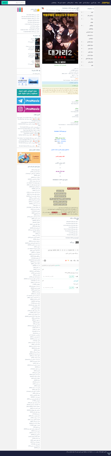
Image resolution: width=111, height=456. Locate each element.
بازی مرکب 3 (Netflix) (35, 397)
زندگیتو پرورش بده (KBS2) (34, 202)
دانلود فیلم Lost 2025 (73, 233)
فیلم (80, 3)
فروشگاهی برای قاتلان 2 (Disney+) (33, 173)
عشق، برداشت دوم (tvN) (35, 356)
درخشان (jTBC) (36, 239)
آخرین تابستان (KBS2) (35, 299)
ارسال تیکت (64, 214)
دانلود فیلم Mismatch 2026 (72, 221)
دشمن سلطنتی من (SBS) (34, 198)
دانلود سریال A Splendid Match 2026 (28, 31)
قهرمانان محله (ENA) (35, 294)
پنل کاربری (93, 3)
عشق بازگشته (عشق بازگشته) (34, 436)
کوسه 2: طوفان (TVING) (35, 425)
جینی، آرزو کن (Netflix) (35, 339)
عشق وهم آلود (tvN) (36, 170)
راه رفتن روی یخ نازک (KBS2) (34, 326)
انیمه (87, 12)
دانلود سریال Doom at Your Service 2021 (26, 129)
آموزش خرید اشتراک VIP (60, 193)
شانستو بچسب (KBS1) (35, 337)
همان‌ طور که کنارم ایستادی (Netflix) (32, 316)
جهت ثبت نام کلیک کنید (60, 196)
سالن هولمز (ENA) (36, 389)
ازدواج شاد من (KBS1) (35, 442)
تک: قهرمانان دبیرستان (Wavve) (33, 404)
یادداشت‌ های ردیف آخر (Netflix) (33, 196)
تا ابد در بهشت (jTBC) (35, 418)
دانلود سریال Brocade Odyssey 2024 (27, 146)
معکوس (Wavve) (36, 222)
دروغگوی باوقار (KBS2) (35, 256)
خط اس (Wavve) (36, 382)
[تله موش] (37, 45)
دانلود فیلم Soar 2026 (73, 227)
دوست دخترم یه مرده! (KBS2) (33, 365)
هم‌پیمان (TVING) (36, 401)
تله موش (32, 39)
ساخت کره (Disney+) (35, 280)
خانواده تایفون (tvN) (36, 309)
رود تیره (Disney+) (36, 331)
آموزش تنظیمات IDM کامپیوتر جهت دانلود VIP (60, 199)
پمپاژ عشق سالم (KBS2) (35, 412)
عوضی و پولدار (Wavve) (35, 376)
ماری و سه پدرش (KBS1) (34, 254)
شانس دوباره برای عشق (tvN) (34, 403)
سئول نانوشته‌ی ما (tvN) (35, 395)
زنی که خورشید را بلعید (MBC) (33, 297)
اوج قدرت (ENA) (36, 232)
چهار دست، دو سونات (30, 46)
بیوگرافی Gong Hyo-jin (28, 28)
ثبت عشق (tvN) (36, 205)
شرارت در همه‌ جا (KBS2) (34, 433)
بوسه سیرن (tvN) (36, 235)
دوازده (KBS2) (37, 350)
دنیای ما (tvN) (37, 247)
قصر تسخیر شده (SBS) (35, 408)
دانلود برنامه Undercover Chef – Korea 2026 (28, 30)
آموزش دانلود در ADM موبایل (60, 202)
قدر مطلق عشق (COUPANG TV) (33, 207)
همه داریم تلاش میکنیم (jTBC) (33, 217)
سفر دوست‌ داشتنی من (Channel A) (32, 359)
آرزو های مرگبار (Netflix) (35, 228)
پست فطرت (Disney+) (35, 369)
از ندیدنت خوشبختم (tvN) (34, 286)
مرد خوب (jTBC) (36, 363)
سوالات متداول (60, 191)
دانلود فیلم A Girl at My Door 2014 (70, 225)
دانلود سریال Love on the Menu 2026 (27, 140)
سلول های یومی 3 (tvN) (35, 224)
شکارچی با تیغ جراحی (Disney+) (33, 391)
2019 (76, 10)
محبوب (20, 10)
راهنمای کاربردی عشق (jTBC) (34, 237)
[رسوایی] (37, 67)
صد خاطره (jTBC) (36, 327)
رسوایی (32, 61)
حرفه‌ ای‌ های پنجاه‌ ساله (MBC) (33, 194)
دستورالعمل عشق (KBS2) (34, 187)
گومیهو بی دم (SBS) (35, 252)
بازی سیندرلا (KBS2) (35, 431)
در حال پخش (90, 35)
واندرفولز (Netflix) (36, 220)
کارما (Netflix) (37, 448)
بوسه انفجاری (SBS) (35, 290)
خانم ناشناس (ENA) (36, 318)
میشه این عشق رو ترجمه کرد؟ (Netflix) (32, 279)
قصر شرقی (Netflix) (36, 188)
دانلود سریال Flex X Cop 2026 (29, 130)
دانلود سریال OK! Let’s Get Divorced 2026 (28, 16)
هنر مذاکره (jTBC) (36, 438)
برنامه (76, 3)
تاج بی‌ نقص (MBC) (36, 218)
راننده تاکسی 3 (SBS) (35, 282)
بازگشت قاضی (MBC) (35, 264)
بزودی (92, 22)
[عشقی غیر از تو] (37, 59)
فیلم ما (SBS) (37, 386)
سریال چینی (87, 48)
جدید (22, 10)
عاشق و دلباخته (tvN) (35, 378)
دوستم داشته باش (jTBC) (34, 277)
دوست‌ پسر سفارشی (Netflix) (34, 245)
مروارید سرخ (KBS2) (35, 177)
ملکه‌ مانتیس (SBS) (36, 344)
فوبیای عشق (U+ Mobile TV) (34, 249)
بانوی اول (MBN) (36, 322)
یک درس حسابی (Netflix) (34, 203)
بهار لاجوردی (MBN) (36, 213)
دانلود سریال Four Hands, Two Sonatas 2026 (27, 118)
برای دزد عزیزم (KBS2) (35, 262)
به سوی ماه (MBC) (36, 320)
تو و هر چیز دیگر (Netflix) (34, 354)
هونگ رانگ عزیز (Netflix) (34, 423)
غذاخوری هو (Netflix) (35, 434)
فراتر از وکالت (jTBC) (35, 357)
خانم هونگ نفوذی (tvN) (35, 250)
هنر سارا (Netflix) (36, 265)
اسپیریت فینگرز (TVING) (35, 312)
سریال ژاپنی (87, 52)
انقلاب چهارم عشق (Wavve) (34, 305)
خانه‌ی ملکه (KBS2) (36, 348)
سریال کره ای (86, 3)
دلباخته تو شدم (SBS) (35, 209)
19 (43, 8)
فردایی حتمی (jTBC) (35, 273)
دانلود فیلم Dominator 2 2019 (69, 8)
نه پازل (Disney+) (36, 414)
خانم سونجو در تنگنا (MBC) (34, 416)
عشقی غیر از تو (31, 53)
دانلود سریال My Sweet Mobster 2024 (29, 132)
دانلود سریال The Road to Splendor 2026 (28, 18)
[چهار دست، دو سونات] (37, 52)
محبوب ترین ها (62, 3)
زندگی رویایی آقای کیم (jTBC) (34, 310)
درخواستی (91, 38)
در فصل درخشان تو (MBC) (34, 241)
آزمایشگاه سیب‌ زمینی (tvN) (34, 446)
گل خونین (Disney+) (35, 258)
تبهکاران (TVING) (36, 284)
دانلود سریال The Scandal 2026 (26, 127)
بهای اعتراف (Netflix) (35, 301)
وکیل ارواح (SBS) (36, 226)
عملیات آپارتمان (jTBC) (35, 172)
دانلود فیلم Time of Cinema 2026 (71, 229)
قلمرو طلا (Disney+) (36, 211)
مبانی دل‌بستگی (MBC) (35, 421)
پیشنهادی (54, 3)
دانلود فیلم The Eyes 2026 (72, 235)
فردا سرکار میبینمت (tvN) (35, 181)
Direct (58, 139)
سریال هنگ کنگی (87, 59)
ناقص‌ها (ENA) (37, 371)
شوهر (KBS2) (37, 175)
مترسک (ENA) (37, 215)
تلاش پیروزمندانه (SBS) (35, 361)
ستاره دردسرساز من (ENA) (34, 346)
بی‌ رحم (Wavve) (36, 333)
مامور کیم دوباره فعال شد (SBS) (33, 185)
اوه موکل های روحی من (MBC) (33, 399)
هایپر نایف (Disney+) (35, 444)
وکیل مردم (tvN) (36, 275)
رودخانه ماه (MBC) (36, 292)
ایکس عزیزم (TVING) (35, 303)
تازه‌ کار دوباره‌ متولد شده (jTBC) (33, 192)
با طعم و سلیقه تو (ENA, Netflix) (33, 406)
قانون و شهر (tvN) (36, 373)
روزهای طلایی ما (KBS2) (35, 271)
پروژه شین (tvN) (36, 324)
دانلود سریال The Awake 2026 (28, 15)
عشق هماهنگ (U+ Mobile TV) (33, 183)
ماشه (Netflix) (37, 380)
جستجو (5, 3)
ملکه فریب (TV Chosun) (35, 335)
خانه (99, 3)
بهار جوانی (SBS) (36, 393)
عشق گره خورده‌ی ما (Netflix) (34, 179)
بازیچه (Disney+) (36, 307)
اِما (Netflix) (37, 367)
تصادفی (18, 10)
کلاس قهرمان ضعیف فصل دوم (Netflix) (32, 429)
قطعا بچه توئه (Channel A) (34, 260)
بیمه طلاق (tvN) (36, 427)
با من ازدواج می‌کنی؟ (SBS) (34, 314)
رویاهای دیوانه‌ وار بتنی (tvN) (34, 230)
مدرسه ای (63, 10)
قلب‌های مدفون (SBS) (35, 440)
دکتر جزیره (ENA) (36, 190)
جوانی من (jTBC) (36, 329)
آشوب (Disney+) (36, 341)
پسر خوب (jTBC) (36, 384)
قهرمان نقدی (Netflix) (35, 288)
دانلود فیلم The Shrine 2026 (72, 223)
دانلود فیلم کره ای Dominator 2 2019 (72, 238)
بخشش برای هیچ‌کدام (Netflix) (33, 410)
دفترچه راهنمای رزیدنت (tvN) (34, 419)
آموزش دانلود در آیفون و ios (60, 204)
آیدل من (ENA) (36, 269)
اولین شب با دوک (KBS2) (34, 388)
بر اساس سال (87, 15)
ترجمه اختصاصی (89, 32)
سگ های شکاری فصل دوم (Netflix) (32, 243)
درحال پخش (70, 3)
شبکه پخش (87, 62)
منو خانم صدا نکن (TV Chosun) (33, 296)
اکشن (73, 10)
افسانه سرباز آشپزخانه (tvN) (34, 200)
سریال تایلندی (87, 42)
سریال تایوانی (87, 45)
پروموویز (94, 452)
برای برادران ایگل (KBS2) (35, 374)
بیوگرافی (87, 25)
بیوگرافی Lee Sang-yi (28, 26)
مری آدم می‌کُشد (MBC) (35, 352)
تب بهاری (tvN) (36, 267)
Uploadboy (63, 139)
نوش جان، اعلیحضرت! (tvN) (34, 342)
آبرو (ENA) (37, 234)
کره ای (67, 10)
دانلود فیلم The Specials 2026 (71, 231)
